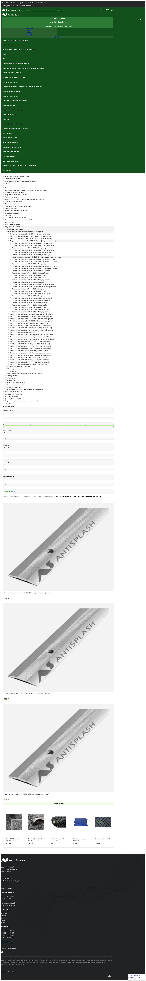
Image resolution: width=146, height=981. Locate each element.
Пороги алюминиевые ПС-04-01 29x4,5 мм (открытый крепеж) (32, 316)
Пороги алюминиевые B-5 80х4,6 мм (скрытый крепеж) (29, 364)
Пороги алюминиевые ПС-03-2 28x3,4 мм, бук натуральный (33, 284)
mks (6, 185)
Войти (99, 10)
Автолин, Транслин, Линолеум (15, 217)
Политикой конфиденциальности (12, 964)
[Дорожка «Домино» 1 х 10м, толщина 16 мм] (58, 827)
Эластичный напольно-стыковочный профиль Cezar (25, 389)
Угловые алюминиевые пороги (19, 366)
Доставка (4, 913)
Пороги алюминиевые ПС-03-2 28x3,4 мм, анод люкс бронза (33, 250)
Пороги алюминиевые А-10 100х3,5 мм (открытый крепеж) (30, 346)
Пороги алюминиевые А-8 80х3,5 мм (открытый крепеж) (30, 344)
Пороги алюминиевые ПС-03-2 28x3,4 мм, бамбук (29, 275)
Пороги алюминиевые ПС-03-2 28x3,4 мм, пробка (29, 291)
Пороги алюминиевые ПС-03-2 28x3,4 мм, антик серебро (32, 252)
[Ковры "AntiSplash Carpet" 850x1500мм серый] (36, 827)
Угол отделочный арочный (16, 382)
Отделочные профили (13, 227)
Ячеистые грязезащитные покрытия (17, 176)
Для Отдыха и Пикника (13, 398)
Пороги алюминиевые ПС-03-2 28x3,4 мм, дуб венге (30, 309)
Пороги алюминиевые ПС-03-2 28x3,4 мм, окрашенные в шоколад (35, 261)
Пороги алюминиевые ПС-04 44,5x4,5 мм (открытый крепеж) (31, 314)
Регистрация (137, 975)
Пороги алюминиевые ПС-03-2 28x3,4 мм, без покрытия (32, 243)
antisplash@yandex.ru (23, 6)
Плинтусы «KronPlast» (14, 387)
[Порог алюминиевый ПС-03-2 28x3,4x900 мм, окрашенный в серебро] (58, 547)
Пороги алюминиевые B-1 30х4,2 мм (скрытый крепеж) (29, 357)
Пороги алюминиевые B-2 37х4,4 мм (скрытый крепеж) (29, 360)
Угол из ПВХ (11, 380)
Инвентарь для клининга (13, 394)
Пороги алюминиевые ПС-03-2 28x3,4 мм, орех (28, 296)
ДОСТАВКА (5, 3)
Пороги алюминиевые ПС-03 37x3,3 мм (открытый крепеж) (31, 238)
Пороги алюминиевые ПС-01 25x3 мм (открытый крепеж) (30, 234)
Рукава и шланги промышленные (16, 211)
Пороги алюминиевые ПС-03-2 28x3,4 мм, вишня (29, 303)
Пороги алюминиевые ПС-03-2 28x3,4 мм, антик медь (31, 255)
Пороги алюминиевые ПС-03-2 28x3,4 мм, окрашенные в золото (35, 259)
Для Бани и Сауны (11, 396)
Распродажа (9, 403)
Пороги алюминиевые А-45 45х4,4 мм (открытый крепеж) (30, 355)
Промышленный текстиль (14, 392)
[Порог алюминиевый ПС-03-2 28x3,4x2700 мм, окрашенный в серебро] (58, 748)
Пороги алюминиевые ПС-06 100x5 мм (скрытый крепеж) (30, 325)
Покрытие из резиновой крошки (16, 195)
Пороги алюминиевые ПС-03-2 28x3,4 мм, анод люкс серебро (34, 245)
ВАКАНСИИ (40, 3)
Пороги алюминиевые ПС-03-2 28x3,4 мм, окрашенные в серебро (36, 257)
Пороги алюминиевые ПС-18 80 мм (22, 332)
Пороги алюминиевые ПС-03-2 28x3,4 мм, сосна (29, 277)
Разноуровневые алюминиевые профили (23, 369)
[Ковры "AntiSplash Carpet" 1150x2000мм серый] (14, 827)
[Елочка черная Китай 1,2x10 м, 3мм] (103, 827)
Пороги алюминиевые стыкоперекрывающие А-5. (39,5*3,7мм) (32, 339)
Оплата (3, 916)
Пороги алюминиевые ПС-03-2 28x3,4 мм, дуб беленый (31, 293)
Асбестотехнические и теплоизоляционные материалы (24, 199)
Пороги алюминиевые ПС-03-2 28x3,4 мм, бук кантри (31, 271)
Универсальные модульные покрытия (18, 188)
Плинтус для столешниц (15, 385)
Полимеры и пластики (12, 204)
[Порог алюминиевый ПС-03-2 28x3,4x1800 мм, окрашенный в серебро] (58, 647)
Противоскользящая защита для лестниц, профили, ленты (25, 190)
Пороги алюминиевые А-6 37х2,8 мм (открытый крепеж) (30, 341)
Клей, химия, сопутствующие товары (18, 206)
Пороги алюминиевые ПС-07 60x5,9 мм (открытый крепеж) (31, 328)
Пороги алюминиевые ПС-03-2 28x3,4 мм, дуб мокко (30, 273)
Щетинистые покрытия (13, 179)
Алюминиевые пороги (15, 229)
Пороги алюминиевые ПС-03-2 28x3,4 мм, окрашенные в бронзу (35, 264)
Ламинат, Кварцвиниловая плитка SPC (18, 220)
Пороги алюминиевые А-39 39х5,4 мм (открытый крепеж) (30, 353)
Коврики (7, 183)
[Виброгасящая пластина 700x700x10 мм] (81, 827)
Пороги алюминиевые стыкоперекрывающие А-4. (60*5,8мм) (31, 337)
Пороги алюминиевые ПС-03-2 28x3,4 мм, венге (29, 307)
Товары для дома (11, 208)
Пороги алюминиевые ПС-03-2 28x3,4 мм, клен (28, 289)
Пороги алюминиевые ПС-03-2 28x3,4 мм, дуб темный (31, 300)
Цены (3, 918)
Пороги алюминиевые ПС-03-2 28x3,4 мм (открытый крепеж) (33, 241)
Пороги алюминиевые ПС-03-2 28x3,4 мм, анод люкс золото (33, 248)
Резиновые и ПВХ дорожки (14, 192)
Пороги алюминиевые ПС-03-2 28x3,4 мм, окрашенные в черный (35, 266)
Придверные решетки (12, 213)
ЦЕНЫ (22, 3)
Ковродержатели (12, 376)
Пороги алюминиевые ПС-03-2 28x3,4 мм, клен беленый (32, 298)
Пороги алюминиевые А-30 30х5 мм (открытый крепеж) (29, 351)
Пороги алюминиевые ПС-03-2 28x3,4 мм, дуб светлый (31, 280)
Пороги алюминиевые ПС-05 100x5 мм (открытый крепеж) (30, 323)
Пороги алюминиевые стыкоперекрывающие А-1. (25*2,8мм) (31, 334)
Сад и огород (9, 222)
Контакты (4, 920)
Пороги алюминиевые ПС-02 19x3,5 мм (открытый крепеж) (31, 236)
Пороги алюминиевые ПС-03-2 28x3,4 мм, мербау (29, 305)
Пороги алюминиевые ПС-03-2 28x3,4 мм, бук (28, 282)
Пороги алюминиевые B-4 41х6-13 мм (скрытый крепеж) (30, 362)
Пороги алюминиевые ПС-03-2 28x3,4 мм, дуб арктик (31, 312)
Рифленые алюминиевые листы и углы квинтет (25, 373)
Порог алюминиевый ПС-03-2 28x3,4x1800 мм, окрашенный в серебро (27, 693)
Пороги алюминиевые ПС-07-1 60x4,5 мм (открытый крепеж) (31, 330)
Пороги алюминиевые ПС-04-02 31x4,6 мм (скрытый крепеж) (31, 319)
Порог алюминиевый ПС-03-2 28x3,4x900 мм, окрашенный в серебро (27, 593)
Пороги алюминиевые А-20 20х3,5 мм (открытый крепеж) (30, 348)
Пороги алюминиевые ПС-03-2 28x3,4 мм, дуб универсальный (34, 287)
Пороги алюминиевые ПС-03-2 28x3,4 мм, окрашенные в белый (34, 268)
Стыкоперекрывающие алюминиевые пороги (25, 231)
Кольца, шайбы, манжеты (13, 201)
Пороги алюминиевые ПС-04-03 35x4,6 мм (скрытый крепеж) (31, 321)
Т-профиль (12, 371)
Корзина (132, 977)
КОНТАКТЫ (30, 3)
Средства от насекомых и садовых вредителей (21, 401)
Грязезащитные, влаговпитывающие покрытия (21, 181)
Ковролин (8, 215)
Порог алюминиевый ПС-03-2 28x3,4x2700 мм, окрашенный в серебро (27, 794)
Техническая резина (12, 197)
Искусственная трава (12, 224)
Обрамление (11, 378)
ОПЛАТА (14, 3)
